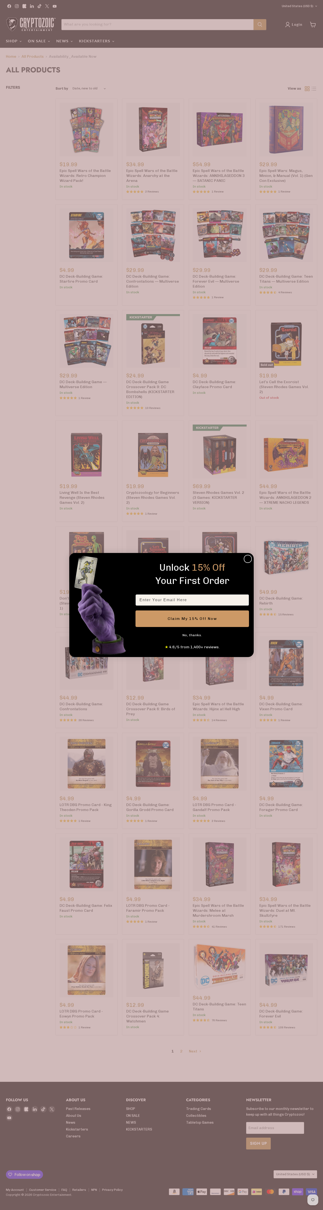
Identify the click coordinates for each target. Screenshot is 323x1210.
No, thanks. (192, 635)
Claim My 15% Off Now (192, 618)
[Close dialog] (247, 558)
